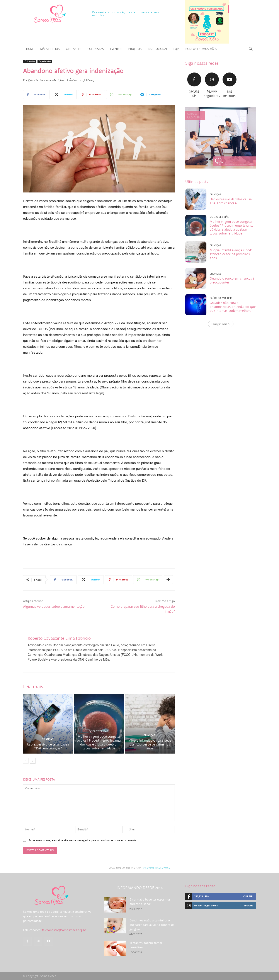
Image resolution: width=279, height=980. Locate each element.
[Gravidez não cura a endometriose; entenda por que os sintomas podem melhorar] (195, 304)
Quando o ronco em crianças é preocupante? (232, 280)
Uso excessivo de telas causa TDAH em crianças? (48, 746)
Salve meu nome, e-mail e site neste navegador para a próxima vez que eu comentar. (83, 840)
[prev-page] (26, 761)
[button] (250, 49)
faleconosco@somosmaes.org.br (64, 930)
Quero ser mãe (98, 731)
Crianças (47, 739)
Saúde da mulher (221, 298)
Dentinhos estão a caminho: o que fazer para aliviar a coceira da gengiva (151, 924)
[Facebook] (27, 941)
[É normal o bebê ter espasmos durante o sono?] (115, 905)
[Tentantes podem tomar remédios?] (115, 948)
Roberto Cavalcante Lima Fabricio (53, 80)
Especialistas (45, 61)
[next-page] (33, 761)
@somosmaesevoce (156, 867)
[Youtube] (48, 941)
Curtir (194, 72)
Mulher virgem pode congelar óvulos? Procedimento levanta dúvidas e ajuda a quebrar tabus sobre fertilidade (99, 742)
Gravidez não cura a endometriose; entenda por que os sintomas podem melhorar (233, 307)
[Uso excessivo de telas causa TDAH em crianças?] (48, 724)
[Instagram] (38, 941)
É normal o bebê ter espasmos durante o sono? (149, 901)
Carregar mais (219, 324)
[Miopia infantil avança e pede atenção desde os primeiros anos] (150, 724)
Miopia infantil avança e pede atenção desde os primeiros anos (149, 744)
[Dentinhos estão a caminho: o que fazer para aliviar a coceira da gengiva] (115, 925)
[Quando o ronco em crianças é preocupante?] (195, 278)
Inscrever (229, 72)
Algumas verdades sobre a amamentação (54, 606)
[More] (168, 579)
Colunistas (29, 61)
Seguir (211, 72)
